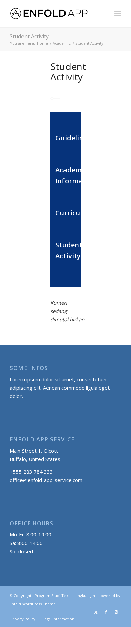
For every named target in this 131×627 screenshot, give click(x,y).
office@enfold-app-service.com (46, 480)
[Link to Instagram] (116, 612)
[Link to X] (96, 612)
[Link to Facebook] (106, 612)
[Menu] (117, 13)
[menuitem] (117, 13)
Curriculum (74, 212)
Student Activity (29, 36)
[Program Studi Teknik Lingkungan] (54, 13)
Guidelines (72, 137)
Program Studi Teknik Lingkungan (65, 595)
